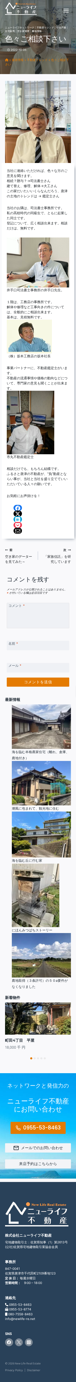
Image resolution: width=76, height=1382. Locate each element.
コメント (16, 605)
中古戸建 (61, 27)
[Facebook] (18, 508)
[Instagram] (29, 1342)
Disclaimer (33, 1370)
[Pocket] (18, 525)
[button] (31, 1058)
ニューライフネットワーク (19, 27)
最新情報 (18, 60)
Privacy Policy (14, 1370)
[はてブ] (18, 519)
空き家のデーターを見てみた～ (18, 556)
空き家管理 (23, 31)
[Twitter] (19, 1342)
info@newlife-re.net (20, 1319)
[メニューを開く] (66, 10)
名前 (13, 643)
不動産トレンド (45, 27)
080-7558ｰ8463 (20, 1314)
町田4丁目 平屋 (19, 1040)
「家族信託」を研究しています (57, 556)
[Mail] (18, 531)
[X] (18, 514)
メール (14, 665)
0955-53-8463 (20, 1305)
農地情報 (37, 31)
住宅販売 (10, 31)
